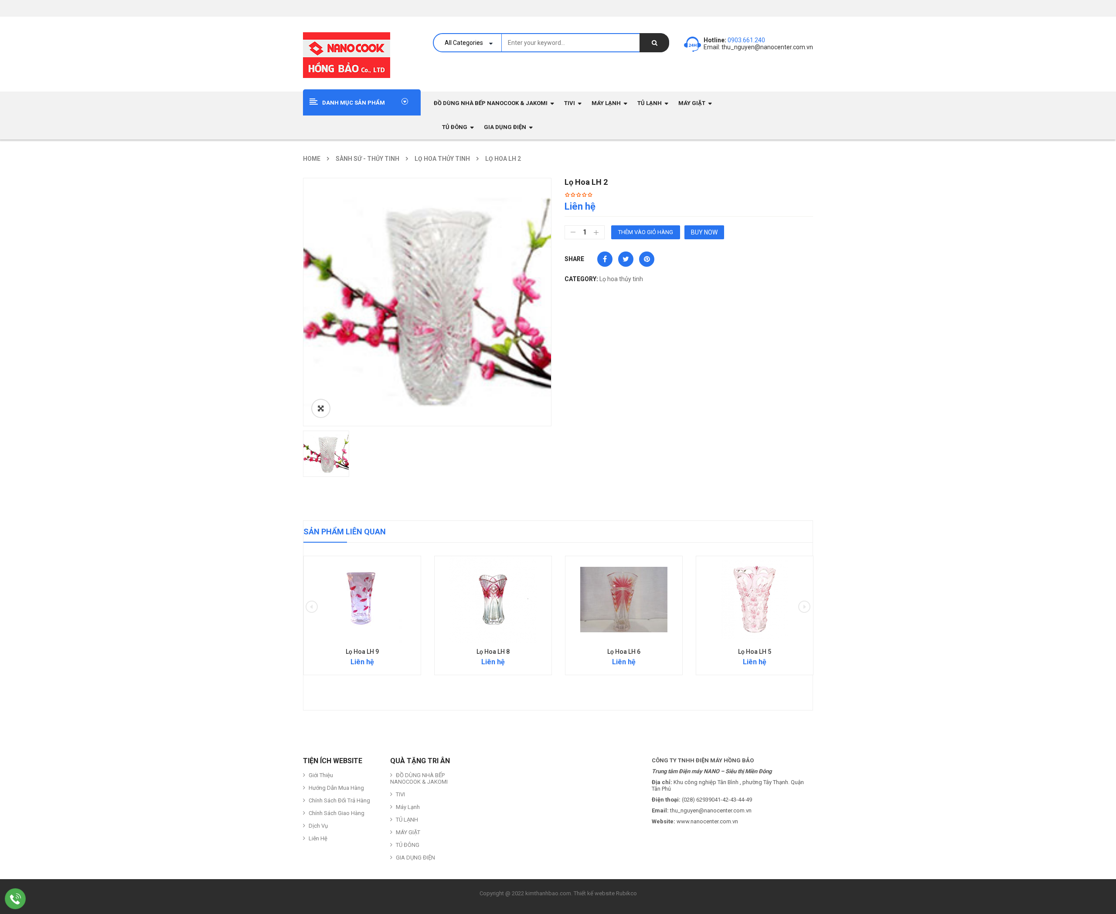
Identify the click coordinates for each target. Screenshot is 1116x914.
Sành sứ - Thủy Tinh (367, 158)
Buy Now (704, 232)
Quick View (362, 583)
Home (311, 158)
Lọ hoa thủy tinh (442, 158)
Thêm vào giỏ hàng (645, 232)
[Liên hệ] (15, 898)
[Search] (654, 42)
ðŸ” (321, 408)
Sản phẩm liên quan (344, 531)
